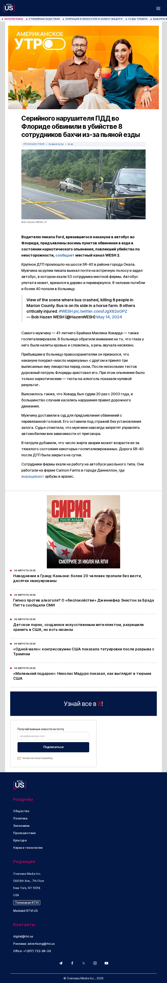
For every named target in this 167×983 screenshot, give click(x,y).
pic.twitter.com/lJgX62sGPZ (100, 311)
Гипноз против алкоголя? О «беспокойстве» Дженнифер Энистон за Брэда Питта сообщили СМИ (83, 602)
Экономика (21, 825)
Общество (21, 811)
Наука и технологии (27, 847)
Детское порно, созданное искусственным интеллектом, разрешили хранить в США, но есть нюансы (78, 627)
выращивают (32, 476)
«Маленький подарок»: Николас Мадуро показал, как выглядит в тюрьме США (82, 675)
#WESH (66, 311)
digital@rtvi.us (23, 936)
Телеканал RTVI (26, 902)
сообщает (65, 255)
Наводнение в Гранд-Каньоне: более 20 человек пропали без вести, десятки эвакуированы (77, 578)
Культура (19, 840)
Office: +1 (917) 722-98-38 (32, 951)
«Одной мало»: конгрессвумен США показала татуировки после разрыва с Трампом (83, 651)
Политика (20, 818)
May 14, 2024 (109, 317)
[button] (158, 8)
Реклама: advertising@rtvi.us (34, 943)
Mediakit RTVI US (25, 910)
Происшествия (34, 144)
